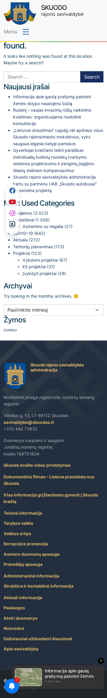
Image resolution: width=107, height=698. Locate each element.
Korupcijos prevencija (26, 543)
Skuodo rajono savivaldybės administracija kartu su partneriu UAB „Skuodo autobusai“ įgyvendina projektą (55, 183)
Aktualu (20, 239)
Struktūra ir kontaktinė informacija (38, 585)
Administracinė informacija (31, 575)
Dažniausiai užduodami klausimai (38, 638)
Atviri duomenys (20, 618)
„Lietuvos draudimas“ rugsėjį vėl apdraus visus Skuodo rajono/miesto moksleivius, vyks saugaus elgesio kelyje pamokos (58, 137)
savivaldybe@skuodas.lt (29, 422)
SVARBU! (10, 330)
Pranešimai (23, 219)
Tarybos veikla (18, 523)
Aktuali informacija (23, 597)
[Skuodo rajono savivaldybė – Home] (20, 13)
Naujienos (22, 213)
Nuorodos (14, 628)
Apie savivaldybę (21, 648)
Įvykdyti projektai (39, 273)
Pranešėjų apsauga (23, 564)
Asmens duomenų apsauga (31, 554)
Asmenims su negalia (43, 226)
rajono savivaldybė (62, 10)
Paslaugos (14, 607)
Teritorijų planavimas (33, 246)
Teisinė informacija (23, 513)
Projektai (21, 253)
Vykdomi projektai (40, 260)
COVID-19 (23, 233)
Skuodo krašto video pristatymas (37, 465)
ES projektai (34, 266)
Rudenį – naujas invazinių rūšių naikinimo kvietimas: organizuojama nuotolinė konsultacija (52, 116)
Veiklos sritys (17, 533)
